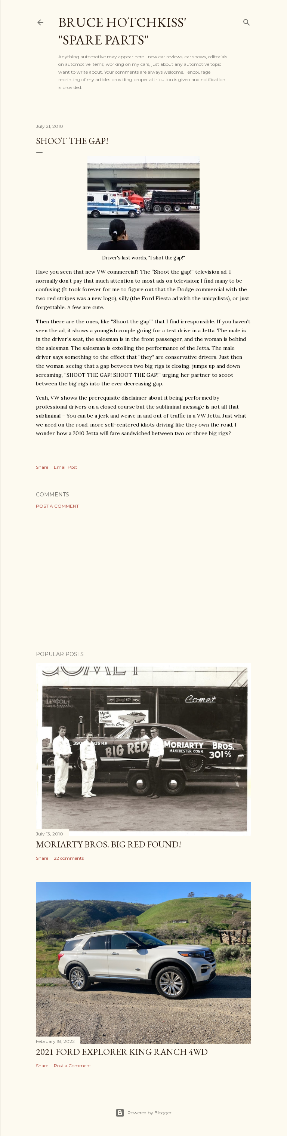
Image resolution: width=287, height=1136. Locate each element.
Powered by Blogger (149, 1112)
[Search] (246, 20)
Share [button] (42, 467)
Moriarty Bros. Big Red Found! (108, 844)
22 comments (69, 858)
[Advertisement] (143, 579)
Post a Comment (57, 506)
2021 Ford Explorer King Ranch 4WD (122, 1052)
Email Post (65, 467)
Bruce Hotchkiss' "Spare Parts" (122, 31)
